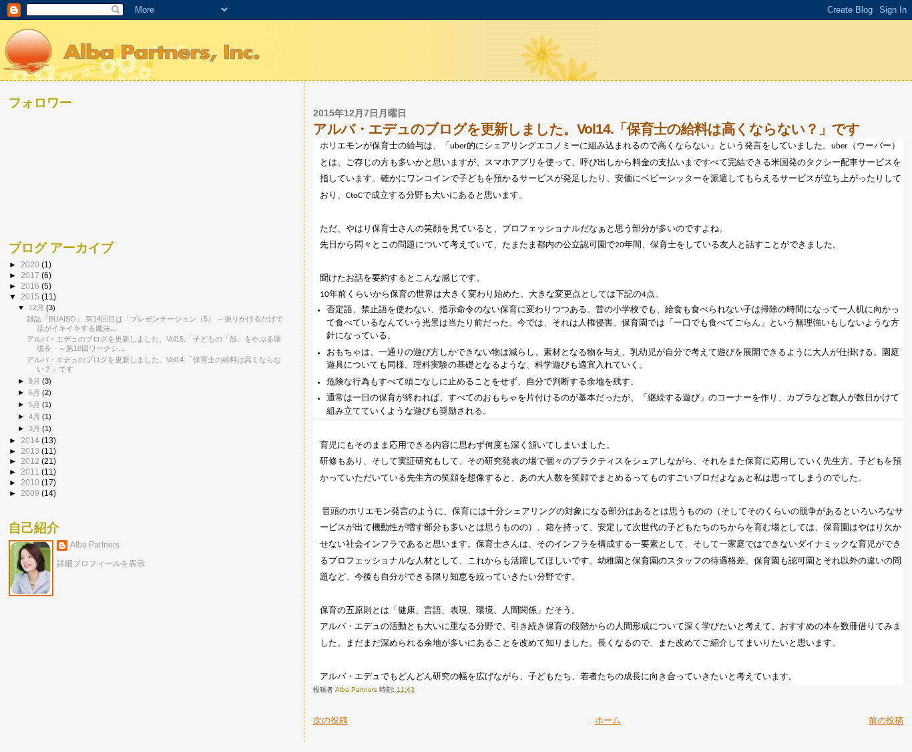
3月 (35, 428)
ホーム (608, 720)
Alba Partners (95, 544)
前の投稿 (886, 720)
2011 (31, 471)
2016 (31, 285)
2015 (31, 296)
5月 (35, 404)
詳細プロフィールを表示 (101, 563)
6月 (35, 392)
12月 (37, 307)
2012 (31, 461)
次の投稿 (330, 720)
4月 (35, 416)
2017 (31, 275)
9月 (35, 381)
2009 (31, 493)
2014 (31, 440)
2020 (31, 264)
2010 (31, 482)
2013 (31, 451)
